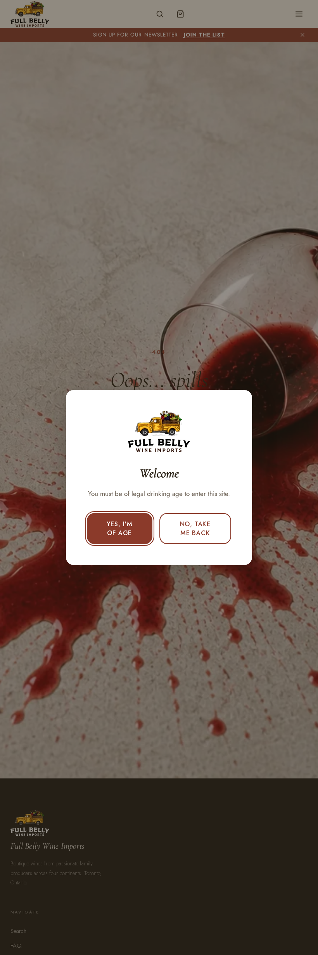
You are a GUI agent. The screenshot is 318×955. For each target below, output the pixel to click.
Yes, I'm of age (120, 528)
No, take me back (195, 528)
